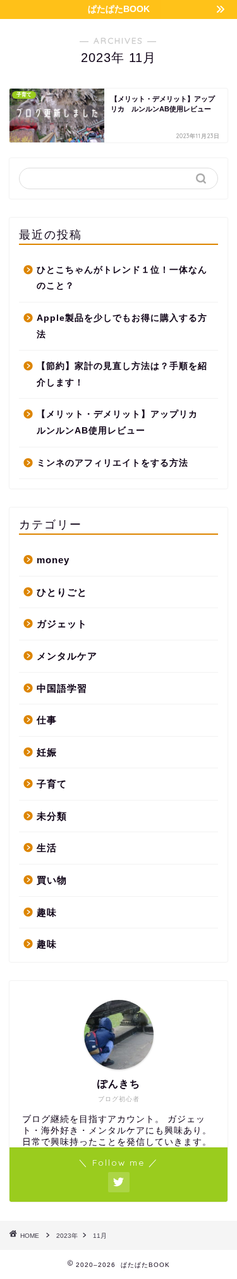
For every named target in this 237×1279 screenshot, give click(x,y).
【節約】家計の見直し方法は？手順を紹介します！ (122, 374)
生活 (47, 847)
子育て (52, 783)
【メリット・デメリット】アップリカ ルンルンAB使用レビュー (122, 422)
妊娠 (47, 752)
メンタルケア (67, 656)
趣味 (47, 912)
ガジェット (62, 623)
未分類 (52, 816)
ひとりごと (62, 592)
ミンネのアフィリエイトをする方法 (112, 463)
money (53, 559)
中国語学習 (62, 688)
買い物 (52, 880)
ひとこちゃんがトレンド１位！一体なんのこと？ (122, 278)
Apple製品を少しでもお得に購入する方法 (122, 326)
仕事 (47, 719)
